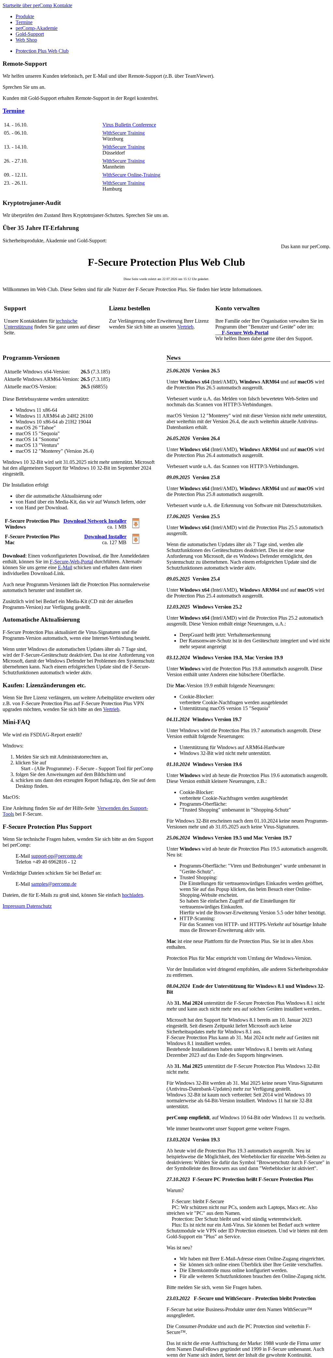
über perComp (37, 5)
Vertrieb (185, 326)
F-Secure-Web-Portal (71, 561)
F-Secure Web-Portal (241, 332)
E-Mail (65, 567)
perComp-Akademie (37, 28)
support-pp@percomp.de (56, 856)
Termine (24, 22)
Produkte (25, 16)
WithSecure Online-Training (131, 175)
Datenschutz (39, 906)
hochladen (132, 895)
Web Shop (26, 40)
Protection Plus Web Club (42, 51)
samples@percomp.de (53, 884)
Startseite (12, 5)
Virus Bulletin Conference (129, 125)
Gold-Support (30, 34)
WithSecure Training (123, 133)
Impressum (14, 906)
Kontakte (62, 5)
